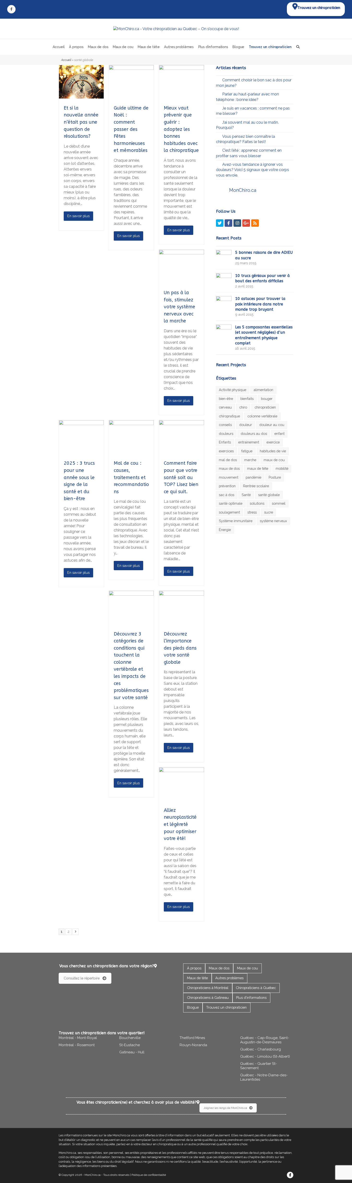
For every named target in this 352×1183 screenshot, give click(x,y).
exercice (273, 442)
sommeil (278, 503)
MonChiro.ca (242, 190)
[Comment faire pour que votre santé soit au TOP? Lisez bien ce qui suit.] (181, 451)
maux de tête (257, 468)
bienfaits (247, 399)
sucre (268, 512)
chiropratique (229, 416)
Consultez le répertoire (82, 978)
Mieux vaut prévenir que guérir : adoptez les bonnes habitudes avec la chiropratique (181, 129)
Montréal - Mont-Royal (78, 1038)
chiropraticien (265, 407)
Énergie (225, 530)
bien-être (226, 399)
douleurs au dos (254, 433)
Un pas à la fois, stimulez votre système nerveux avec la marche (179, 307)
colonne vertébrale (262, 416)
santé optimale (230, 503)
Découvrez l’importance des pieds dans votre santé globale (180, 648)
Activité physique (232, 390)
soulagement (229, 512)
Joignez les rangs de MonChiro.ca (225, 1108)
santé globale (269, 495)
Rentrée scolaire (256, 486)
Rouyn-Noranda (193, 1045)
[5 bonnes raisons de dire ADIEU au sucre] (224, 257)
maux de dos (229, 468)
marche (250, 460)
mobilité (282, 468)
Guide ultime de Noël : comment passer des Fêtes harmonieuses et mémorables (131, 129)
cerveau (225, 407)
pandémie (253, 477)
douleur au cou (271, 425)
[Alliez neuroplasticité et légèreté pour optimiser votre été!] (181, 798)
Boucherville (130, 1038)
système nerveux (273, 521)
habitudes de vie (273, 451)
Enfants (225, 442)
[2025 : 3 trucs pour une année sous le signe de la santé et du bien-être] (81, 451)
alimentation (263, 390)
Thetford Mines (192, 1038)
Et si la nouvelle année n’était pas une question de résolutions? (81, 122)
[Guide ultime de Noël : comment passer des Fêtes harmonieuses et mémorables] (131, 96)
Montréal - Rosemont (77, 1045)
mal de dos (228, 460)
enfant (279, 433)
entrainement (248, 442)
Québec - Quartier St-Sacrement (258, 1065)
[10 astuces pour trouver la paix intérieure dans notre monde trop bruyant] (224, 303)
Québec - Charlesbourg (260, 1049)
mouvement (228, 477)
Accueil (66, 60)
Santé (246, 495)
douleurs (226, 433)
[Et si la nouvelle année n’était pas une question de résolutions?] (81, 96)
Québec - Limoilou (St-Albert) (265, 1056)
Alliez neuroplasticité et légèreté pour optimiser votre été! (180, 824)
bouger (267, 399)
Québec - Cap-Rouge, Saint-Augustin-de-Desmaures (264, 1040)
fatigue (246, 451)
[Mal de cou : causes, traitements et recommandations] (131, 451)
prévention (227, 486)
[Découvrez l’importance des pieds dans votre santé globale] (181, 621)
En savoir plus (78, 216)
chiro (243, 407)
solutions (257, 503)
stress (252, 512)
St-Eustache (129, 1045)
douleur (245, 425)
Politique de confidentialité (148, 1175)
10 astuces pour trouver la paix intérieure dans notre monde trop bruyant (260, 304)
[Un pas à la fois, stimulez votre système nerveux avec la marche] (181, 280)
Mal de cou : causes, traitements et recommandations (131, 477)
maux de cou (274, 460)
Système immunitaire (235, 521)
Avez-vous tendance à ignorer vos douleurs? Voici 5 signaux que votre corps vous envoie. (252, 169)
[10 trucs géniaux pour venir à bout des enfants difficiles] (224, 280)
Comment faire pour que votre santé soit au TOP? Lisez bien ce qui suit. (181, 477)
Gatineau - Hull (131, 1052)
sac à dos (226, 495)
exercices (226, 451)
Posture (275, 477)
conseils (225, 425)
